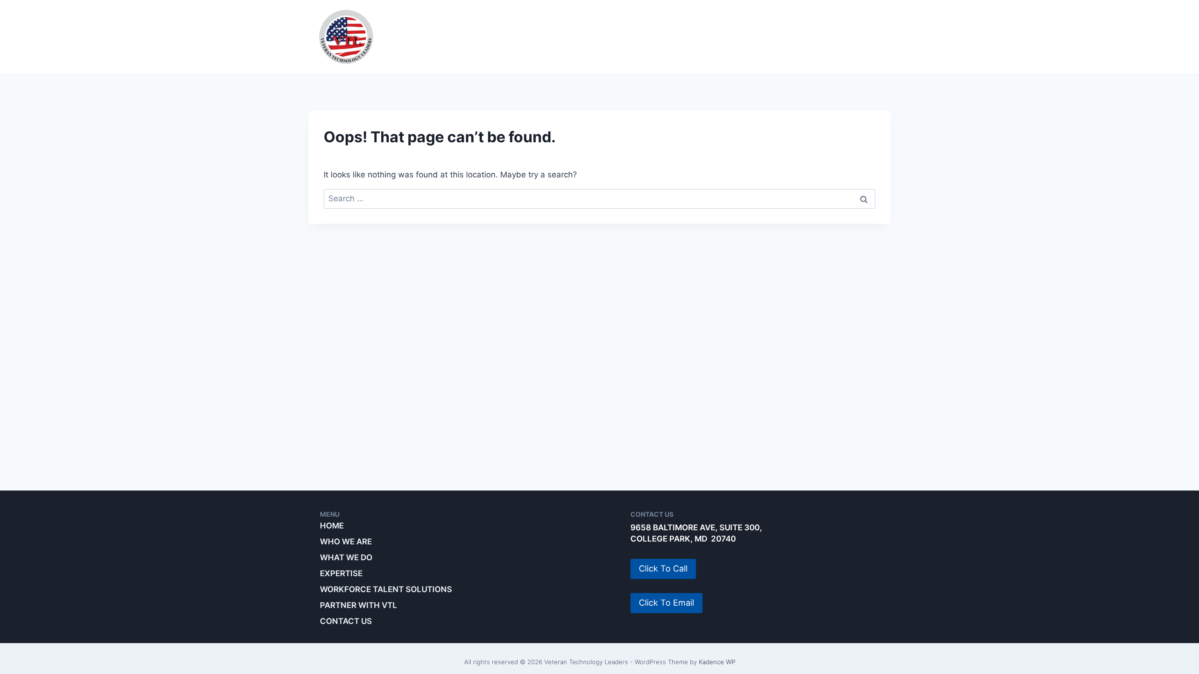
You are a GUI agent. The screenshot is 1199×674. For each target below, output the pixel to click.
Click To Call (663, 568)
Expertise (593, 36)
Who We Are (441, 36)
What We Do (520, 36)
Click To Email (666, 603)
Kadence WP (717, 662)
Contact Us (346, 621)
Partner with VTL (838, 36)
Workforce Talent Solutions (707, 36)
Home (332, 525)
